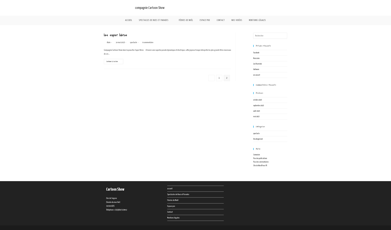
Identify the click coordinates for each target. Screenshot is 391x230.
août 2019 (256, 111)
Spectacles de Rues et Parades (178, 194)
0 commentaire (147, 43)
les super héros (115, 35)
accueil (169, 189)
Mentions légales (173, 218)
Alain (108, 43)
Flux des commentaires (261, 162)
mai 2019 (256, 117)
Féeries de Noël (172, 200)
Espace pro (171, 206)
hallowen (256, 69)
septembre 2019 (258, 106)
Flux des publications (260, 158)
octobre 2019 (257, 100)
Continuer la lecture (114, 60)
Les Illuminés (257, 64)
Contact (170, 212)
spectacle (133, 43)
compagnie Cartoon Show (149, 8)
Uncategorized (258, 139)
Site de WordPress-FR (260, 166)
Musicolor (256, 58)
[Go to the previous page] (211, 78)
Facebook (256, 53)
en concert (256, 75)
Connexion (256, 155)
